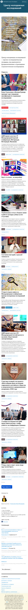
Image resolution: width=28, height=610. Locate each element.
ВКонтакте (5, 521)
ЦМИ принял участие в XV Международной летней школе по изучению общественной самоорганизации (12, 336)
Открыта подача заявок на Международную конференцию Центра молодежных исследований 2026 (13, 295)
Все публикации (6, 569)
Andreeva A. (4, 561)
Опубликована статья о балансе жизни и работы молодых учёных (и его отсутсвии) (13, 214)
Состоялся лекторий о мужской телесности (11, 256)
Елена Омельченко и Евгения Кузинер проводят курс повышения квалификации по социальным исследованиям (13, 95)
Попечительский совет (6, 586)
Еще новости (6, 487)
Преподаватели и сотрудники (7, 584)
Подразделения (4, 582)
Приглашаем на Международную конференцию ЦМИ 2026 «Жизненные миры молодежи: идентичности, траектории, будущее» (12, 28)
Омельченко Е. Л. (5, 534)
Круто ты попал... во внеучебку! (11, 177)
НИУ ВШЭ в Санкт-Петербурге (10, 1)
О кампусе (4, 576)
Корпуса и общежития (6, 588)
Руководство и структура (6, 580)
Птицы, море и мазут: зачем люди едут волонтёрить (12, 466)
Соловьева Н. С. (5, 548)
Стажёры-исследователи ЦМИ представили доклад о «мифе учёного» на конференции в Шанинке (13, 423)
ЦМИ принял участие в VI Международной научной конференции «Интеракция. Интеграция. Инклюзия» (10, 139)
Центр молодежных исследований (14, 7)
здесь (22, 599)
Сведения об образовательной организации (10, 578)
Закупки (3, 589)
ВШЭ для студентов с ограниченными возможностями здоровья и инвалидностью (10, 592)
